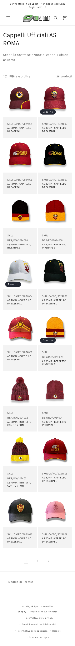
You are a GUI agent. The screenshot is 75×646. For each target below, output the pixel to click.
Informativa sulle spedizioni (33, 630)
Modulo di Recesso (21, 582)
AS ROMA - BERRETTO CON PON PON (19, 423)
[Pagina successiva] (48, 560)
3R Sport (35, 606)
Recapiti (56, 630)
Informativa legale (39, 637)
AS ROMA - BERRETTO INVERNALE (19, 246)
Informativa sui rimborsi (43, 611)
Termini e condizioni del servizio (39, 624)
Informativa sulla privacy (40, 617)
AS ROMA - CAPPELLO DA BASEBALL (19, 129)
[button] (8, 18)
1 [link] (26, 561)
